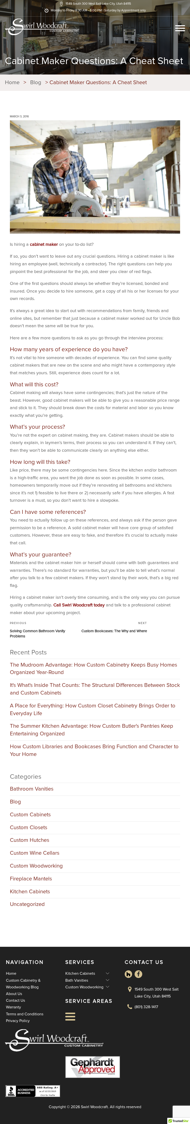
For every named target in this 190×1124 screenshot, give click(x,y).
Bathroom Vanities (31, 789)
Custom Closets (28, 827)
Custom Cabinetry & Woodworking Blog (23, 983)
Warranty (13, 1007)
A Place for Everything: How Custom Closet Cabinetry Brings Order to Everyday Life (92, 709)
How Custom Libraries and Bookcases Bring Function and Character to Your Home (94, 750)
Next (142, 623)
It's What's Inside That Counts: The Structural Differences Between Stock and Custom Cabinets (95, 689)
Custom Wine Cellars (34, 853)
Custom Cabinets (30, 815)
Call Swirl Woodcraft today (79, 605)
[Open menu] (180, 28)
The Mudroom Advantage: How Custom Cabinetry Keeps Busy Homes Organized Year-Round (93, 668)
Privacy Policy (18, 1021)
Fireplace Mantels (31, 879)
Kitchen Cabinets (30, 892)
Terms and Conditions (24, 1014)
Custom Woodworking (36, 866)
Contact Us (15, 1000)
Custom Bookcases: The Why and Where (114, 631)
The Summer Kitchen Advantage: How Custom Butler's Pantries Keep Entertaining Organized (91, 730)
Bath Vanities (87, 980)
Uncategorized (27, 904)
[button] (95, 4)
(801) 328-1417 (146, 1007)
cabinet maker (44, 244)
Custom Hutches (29, 840)
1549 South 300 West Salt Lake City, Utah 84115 (157, 992)
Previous (18, 623)
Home (11, 973)
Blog (15, 802)
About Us (14, 994)
